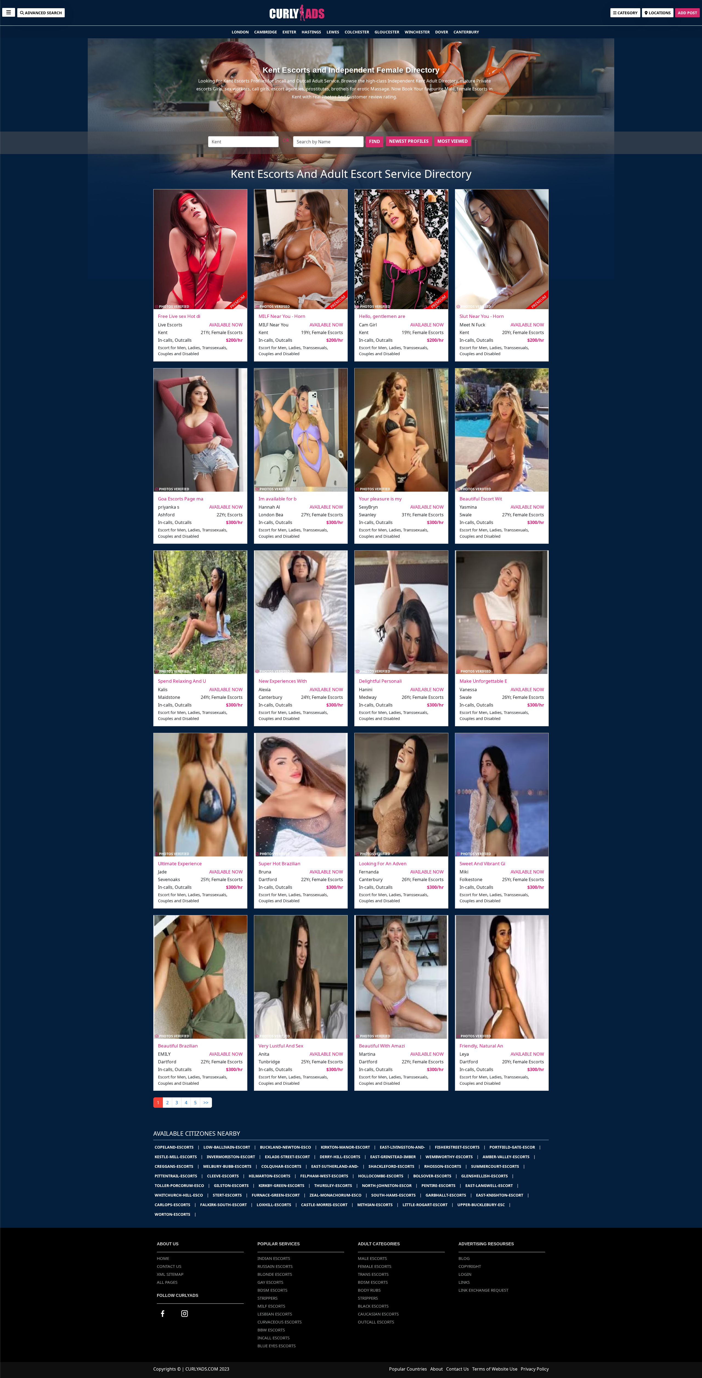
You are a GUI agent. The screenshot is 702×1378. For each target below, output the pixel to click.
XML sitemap (170, 1274)
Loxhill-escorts (277, 1204)
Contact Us (169, 1266)
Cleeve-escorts (226, 1175)
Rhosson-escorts (445, 1166)
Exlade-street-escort (290, 1156)
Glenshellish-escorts (487, 1175)
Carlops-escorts (175, 1204)
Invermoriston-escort (234, 1156)
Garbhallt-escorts (449, 1195)
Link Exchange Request (483, 1290)
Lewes (333, 32)
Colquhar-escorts (284, 1166)
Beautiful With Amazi (382, 1046)
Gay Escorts (270, 1282)
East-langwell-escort (492, 1185)
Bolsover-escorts (435, 1175)
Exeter (289, 32)
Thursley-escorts (336, 1185)
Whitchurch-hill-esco (182, 1195)
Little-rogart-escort (428, 1204)
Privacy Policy (535, 1369)
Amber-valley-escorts (509, 1156)
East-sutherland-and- (338, 1166)
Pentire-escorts (441, 1185)
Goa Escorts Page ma (180, 499)
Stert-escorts (230, 1195)
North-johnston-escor (390, 1185)
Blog (464, 1258)
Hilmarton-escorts (272, 1175)
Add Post (687, 12)
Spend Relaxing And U (182, 681)
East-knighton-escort (502, 1195)
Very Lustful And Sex (281, 1046)
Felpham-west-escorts (327, 1175)
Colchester (357, 32)
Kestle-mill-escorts (179, 1156)
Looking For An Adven (383, 863)
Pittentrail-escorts (179, 1175)
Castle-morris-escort (327, 1204)
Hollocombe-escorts (383, 1175)
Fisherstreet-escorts (460, 1147)
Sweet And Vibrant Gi (482, 863)
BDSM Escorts (272, 1290)
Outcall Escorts (376, 1322)
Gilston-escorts (234, 1185)
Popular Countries (408, 1369)
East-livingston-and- (405, 1147)
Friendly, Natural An (481, 1046)
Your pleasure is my (380, 499)
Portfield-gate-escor (515, 1147)
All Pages (167, 1282)
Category (627, 12)
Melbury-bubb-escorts (230, 1166)
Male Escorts (372, 1258)
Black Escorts (373, 1306)
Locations (659, 12)
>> (205, 1103)
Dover (442, 32)
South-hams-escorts (396, 1195)
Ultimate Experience (180, 863)
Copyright (469, 1266)
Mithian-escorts (378, 1204)
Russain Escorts (275, 1266)
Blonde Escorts (274, 1274)
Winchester (418, 32)
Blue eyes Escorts (276, 1345)
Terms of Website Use (494, 1369)
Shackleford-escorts (394, 1166)
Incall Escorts (273, 1337)
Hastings (312, 32)
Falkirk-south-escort (226, 1204)
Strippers (267, 1298)
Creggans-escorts (177, 1166)
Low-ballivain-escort (229, 1147)
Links (464, 1282)
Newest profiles (409, 141)
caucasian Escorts (378, 1314)
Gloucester (387, 32)
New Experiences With (283, 681)
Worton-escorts (175, 1214)
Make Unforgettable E (483, 681)
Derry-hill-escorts (343, 1156)
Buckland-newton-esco (288, 1147)
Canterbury (466, 32)
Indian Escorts (273, 1258)
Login (464, 1274)
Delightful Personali (380, 681)
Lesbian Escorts (274, 1314)
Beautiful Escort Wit (481, 499)
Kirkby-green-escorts (284, 1185)
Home (163, 1258)
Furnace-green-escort (279, 1195)
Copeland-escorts (177, 1147)
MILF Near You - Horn (282, 316)
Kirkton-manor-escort (348, 1147)
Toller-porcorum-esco (182, 1185)
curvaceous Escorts (279, 1322)
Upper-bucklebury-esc (484, 1204)
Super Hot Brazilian (280, 863)
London (241, 32)
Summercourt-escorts (498, 1166)
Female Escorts (374, 1266)
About (436, 1369)
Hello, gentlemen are (382, 316)
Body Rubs (369, 1290)
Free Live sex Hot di (179, 316)
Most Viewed (452, 141)
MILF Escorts (271, 1306)
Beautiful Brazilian (178, 1046)
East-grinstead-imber (396, 1156)
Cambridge (266, 32)
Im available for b (277, 499)
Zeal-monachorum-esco (338, 1195)
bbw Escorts (271, 1330)
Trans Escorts (373, 1274)
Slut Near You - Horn (482, 316)
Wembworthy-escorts (452, 1156)
